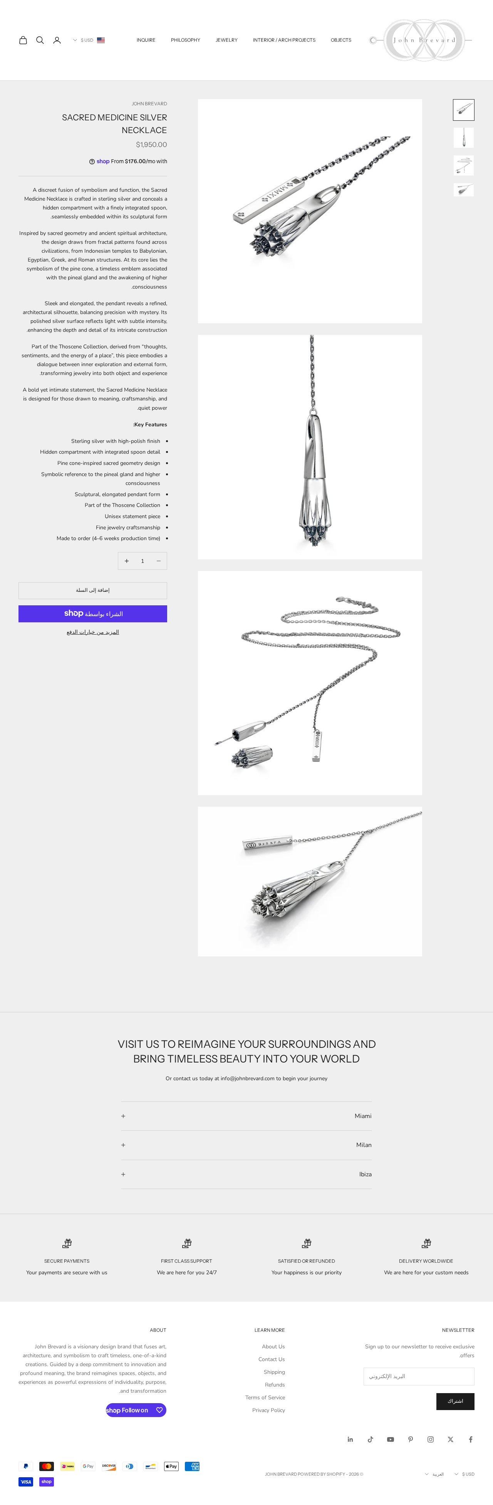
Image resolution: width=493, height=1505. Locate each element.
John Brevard (149, 103)
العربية (438, 1474)
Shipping (274, 1372)
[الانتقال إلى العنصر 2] (464, 138)
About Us (273, 1346)
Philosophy (185, 40)
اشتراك (455, 1401)
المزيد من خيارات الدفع (93, 631)
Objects (341, 40)
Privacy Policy (268, 1410)
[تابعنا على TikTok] (370, 1439)
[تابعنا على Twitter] (450, 1439)
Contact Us (271, 1359)
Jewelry (227, 40)
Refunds (275, 1384)
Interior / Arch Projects (284, 40)
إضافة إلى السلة (93, 590)
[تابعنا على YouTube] (390, 1439)
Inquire (146, 40)
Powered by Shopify (321, 1474)
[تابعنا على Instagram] (430, 1439)
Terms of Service (265, 1397)
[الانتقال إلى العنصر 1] (464, 110)
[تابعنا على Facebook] (471, 1439)
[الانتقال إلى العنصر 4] (464, 189)
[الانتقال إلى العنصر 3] (464, 165)
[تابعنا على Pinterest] (410, 1439)
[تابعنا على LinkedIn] (350, 1439)
